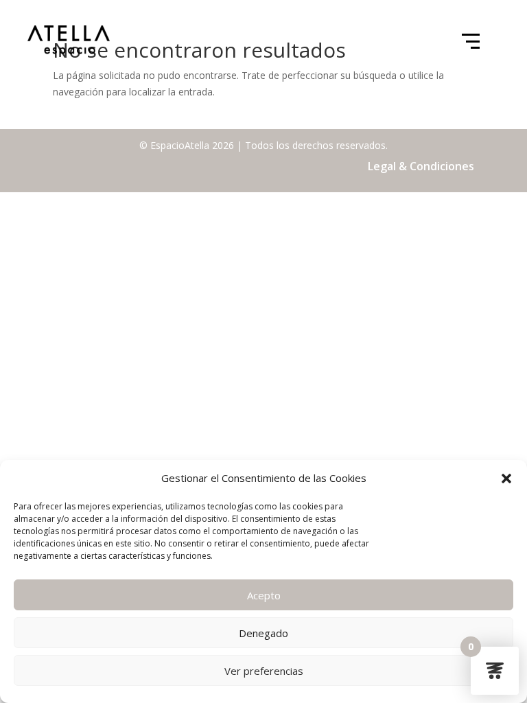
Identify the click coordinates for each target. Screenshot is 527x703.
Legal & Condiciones (421, 166)
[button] (506, 478)
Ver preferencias (263, 671)
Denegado (263, 633)
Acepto (264, 595)
